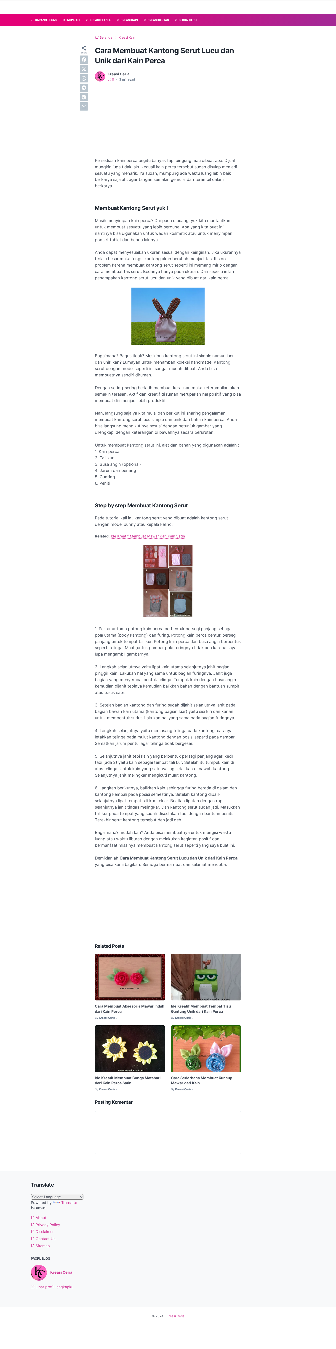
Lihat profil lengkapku (54, 1287)
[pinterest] (84, 97)
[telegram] (84, 88)
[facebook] (84, 60)
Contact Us (45, 1238)
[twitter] (84, 69)
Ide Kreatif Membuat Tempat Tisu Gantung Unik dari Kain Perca (201, 1008)
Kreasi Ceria (61, 1272)
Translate (69, 1202)
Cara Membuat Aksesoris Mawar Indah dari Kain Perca (129, 1008)
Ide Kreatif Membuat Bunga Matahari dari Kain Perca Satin (127, 1080)
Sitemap (42, 1245)
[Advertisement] (168, 120)
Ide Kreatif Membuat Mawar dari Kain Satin (148, 536)
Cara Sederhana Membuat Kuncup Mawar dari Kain (201, 1080)
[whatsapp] (84, 78)
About (40, 1217)
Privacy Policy (47, 1224)
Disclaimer (44, 1231)
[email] (84, 106)
